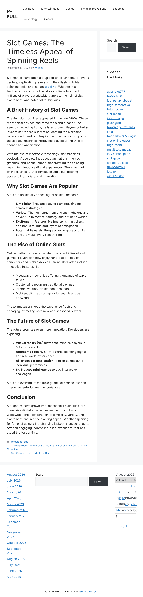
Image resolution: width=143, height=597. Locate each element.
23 (135, 504)
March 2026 (15, 504)
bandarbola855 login (121, 136)
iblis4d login (115, 118)
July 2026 (14, 480)
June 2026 (14, 486)
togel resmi (115, 145)
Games (70, 8)
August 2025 (16, 559)
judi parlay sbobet (119, 100)
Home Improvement (93, 8)
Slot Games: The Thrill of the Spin (30, 453)
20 (126, 504)
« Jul (123, 526)
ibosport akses (117, 162)
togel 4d (51, 86)
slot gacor (114, 158)
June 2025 (14, 571)
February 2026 (17, 510)
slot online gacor (118, 140)
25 (120, 510)
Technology (30, 19)
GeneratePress (88, 591)
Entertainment (50, 8)
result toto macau (119, 149)
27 (126, 510)
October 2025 (16, 543)
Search (112, 40)
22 (132, 504)
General (49, 19)
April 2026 (14, 498)
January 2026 (16, 516)
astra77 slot (115, 176)
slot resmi (114, 114)
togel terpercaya (118, 105)
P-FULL (12, 14)
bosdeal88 (114, 96)
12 (123, 498)
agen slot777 (116, 91)
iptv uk (111, 171)
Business (28, 8)
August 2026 (16, 474)
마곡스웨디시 (116, 167)
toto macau (115, 109)
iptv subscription (118, 154)
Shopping (119, 8)
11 (120, 498)
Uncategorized (19, 441)
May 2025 (14, 577)
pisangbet (114, 123)
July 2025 (14, 565)
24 (117, 510)
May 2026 (14, 492)
